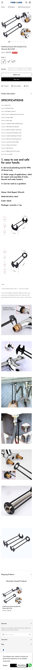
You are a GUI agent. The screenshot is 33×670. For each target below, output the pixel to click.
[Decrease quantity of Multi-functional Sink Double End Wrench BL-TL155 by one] (10, 69)
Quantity (3, 69)
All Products (11, 7)
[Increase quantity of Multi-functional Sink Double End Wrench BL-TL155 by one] (30, 69)
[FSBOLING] (16, 2)
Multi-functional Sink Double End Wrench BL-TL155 (11, 607)
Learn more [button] (6, 661)
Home (3, 7)
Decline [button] (5, 665)
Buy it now (16, 79)
